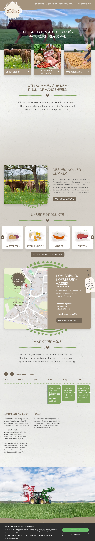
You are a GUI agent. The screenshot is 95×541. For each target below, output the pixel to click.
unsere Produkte (69, 320)
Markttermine (84, 4)
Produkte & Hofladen (68, 4)
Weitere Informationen (18, 533)
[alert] (47, 532)
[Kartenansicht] (26, 298)
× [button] (93, 525)
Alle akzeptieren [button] (75, 530)
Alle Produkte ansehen (47, 254)
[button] (32, 538)
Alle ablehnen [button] (75, 534)
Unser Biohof (51, 4)
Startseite (39, 4)
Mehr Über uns (64, 198)
